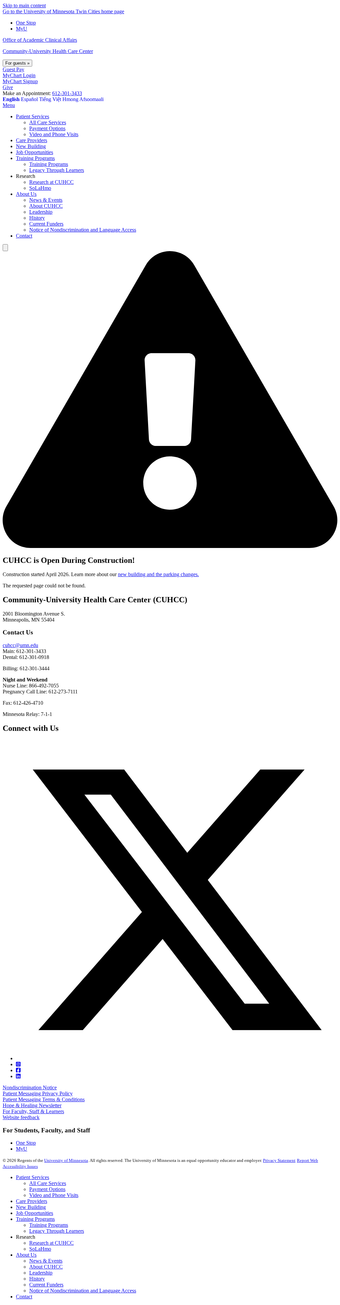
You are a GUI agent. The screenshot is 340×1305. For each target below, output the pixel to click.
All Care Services (47, 1183)
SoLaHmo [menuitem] (40, 188)
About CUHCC (46, 1267)
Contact (24, 1296)
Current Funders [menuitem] (46, 224)
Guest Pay (13, 69)
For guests (17, 63)
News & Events (45, 1261)
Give (8, 87)
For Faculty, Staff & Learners (33, 1111)
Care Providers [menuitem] (31, 140)
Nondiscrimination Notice (30, 1087)
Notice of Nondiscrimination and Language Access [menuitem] (82, 230)
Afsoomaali (91, 99)
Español (29, 99)
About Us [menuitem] (26, 194)
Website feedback (21, 1117)
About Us (26, 1255)
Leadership (40, 1273)
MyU (21, 28)
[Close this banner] (5, 247)
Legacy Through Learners (56, 1231)
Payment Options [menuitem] (47, 128)
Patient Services (32, 1177)
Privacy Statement (279, 1160)
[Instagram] (18, 1064)
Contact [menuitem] (24, 236)
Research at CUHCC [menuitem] (51, 182)
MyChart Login (19, 75)
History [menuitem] (37, 218)
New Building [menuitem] (31, 146)
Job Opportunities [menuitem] (34, 152)
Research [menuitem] (25, 176)
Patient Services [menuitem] (32, 116)
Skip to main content (24, 5)
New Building (31, 1207)
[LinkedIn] (18, 1076)
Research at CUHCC (51, 1243)
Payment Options (47, 1189)
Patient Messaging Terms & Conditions (44, 1099)
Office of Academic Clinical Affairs (40, 40)
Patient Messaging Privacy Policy (38, 1093)
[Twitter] (176, 1058)
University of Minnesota (66, 1160)
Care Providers (31, 1201)
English (11, 99)
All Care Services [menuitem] (47, 122)
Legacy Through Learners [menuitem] (56, 170)
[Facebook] (18, 1070)
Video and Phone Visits (53, 1195)
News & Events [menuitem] (45, 200)
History (37, 1278)
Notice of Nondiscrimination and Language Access (82, 1290)
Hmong (70, 99)
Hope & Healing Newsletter (32, 1105)
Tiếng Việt (50, 99)
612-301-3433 (67, 93)
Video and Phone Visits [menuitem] (53, 134)
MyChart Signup (20, 81)
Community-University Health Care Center (48, 51)
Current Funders (46, 1284)
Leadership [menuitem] (40, 212)
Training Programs (35, 1219)
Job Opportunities (34, 1213)
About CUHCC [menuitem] (46, 206)
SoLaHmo (40, 1249)
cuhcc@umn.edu (20, 645)
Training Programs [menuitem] (35, 158)
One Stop (26, 23)
